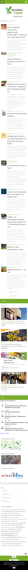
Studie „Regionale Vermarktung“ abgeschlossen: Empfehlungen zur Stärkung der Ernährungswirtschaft (17, 32)
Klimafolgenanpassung (6, 523)
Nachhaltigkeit (7, 535)
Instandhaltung (5, 521)
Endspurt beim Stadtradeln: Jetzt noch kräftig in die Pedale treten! (16, 194)
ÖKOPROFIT (21, 545)
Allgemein (10, 25)
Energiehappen (19, 321)
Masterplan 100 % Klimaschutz (11, 531)
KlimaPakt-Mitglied (6, 525)
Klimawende (20, 527)
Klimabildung (13, 521)
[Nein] (26, 565)
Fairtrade (3, 342)
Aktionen (9, 53)
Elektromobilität (21, 509)
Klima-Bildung (11, 133)
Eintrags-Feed (5, 494)
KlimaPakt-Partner (12, 161)
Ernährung (11, 517)
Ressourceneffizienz (12, 539)
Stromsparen (4, 543)
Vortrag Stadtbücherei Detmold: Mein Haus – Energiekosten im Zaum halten (16, 406)
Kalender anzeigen (4, 433)
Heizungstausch (24, 519)
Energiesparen (5, 513)
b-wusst (3, 509)
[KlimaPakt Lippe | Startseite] (14, 11)
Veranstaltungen (11, 54)
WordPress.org (5, 501)
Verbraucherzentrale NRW (10, 545)
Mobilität (15, 533)
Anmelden (4, 491)
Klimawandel (13, 527)
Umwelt (9, 543)
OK (14, 567)
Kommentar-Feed (6, 497)
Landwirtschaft (5, 529)
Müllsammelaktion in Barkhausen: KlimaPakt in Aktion (16, 61)
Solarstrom (17, 541)
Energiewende (6, 515)
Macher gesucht (17, 53)
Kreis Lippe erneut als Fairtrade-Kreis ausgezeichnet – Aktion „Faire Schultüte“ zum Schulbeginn (13, 346)
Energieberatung (11, 321)
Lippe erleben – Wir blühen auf (9, 367)
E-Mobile (14, 509)
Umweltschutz (17, 543)
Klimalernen (15, 523)
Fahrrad (16, 517)
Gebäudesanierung (5, 519)
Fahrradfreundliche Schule (8, 385)
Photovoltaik (5, 537)
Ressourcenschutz (7, 542)
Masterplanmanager (6, 533)
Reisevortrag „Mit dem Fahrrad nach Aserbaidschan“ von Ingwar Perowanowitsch (16, 429)
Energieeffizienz (20, 511)
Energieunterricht (14, 513)
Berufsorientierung (8, 509)
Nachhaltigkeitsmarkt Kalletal (12, 412)
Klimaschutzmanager (5, 527)
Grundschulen (13, 519)
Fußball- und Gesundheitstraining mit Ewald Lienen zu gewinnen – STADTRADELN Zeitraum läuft (16, 222)
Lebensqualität (16, 529)
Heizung (18, 519)
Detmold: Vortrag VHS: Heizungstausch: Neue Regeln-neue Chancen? (16, 423)
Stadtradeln (23, 541)
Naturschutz (16, 535)
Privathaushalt (16, 537)
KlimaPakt (22, 523)
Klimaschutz (17, 525)
